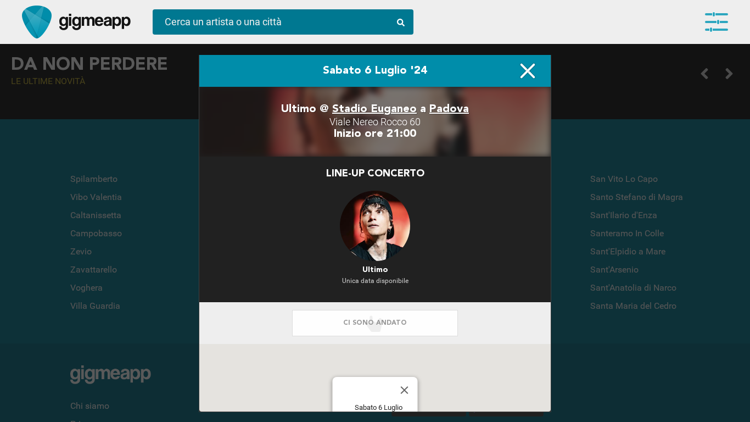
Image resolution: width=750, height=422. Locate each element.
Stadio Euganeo (374, 109)
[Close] (404, 390)
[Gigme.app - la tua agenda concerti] (37, 21)
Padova (449, 109)
